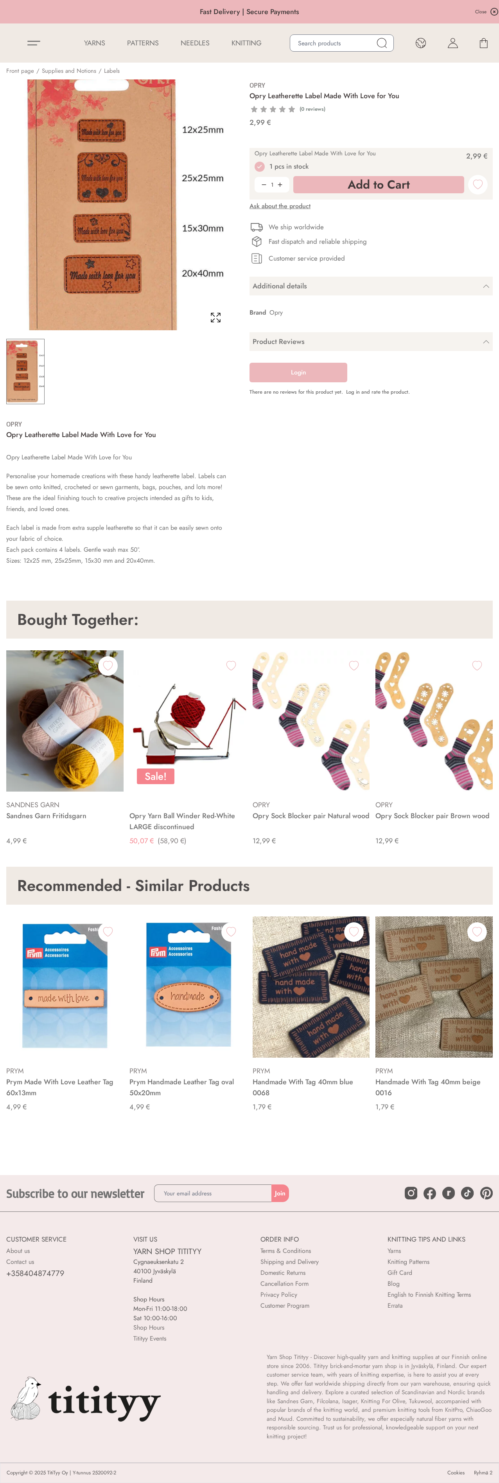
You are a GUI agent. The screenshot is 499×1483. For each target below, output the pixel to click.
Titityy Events (149, 1338)
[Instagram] (411, 1193)
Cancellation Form (284, 1283)
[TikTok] (467, 1193)
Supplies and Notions (69, 71)
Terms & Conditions (285, 1250)
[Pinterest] (486, 1193)
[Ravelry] (448, 1193)
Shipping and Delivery (289, 1261)
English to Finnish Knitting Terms (429, 1294)
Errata (395, 1305)
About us (18, 1250)
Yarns (394, 1250)
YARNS (94, 43)
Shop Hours (148, 1327)
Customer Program (284, 1305)
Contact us (20, 1261)
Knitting (247, 43)
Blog (394, 1283)
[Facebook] (430, 1193)
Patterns (143, 43)
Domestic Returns (282, 1272)
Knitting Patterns (408, 1261)
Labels (112, 71)
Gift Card (400, 1272)
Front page (20, 71)
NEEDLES (195, 43)
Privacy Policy (278, 1294)
